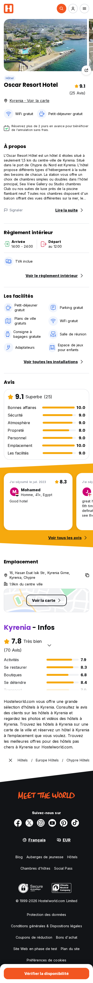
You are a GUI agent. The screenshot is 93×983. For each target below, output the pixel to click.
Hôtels (72, 857)
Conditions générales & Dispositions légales (46, 926)
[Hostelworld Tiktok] (75, 823)
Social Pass (63, 868)
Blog (19, 857)
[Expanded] (10, 760)
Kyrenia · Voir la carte (29, 100)
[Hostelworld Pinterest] (63, 823)
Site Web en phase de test (35, 949)
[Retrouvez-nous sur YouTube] (52, 823)
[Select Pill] (61, 8)
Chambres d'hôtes (35, 868)
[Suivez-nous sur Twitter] (29, 823)
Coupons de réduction (34, 937)
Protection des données (46, 915)
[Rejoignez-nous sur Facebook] (18, 823)
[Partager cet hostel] (86, 70)
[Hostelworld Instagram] (41, 823)
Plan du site (70, 949)
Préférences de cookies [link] (46, 960)
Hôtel (10, 78)
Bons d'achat (66, 937)
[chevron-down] (49, 645)
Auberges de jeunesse (44, 857)
